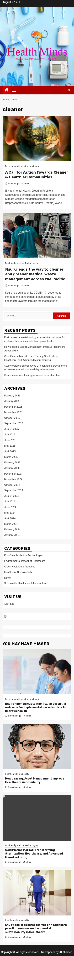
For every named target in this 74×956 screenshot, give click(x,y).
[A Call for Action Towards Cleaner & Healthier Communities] (37, 138)
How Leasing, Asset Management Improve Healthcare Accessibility (34, 780)
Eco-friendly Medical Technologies (21, 263)
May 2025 (9, 445)
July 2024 (9, 501)
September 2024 (13, 490)
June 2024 (10, 507)
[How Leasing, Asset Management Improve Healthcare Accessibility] (37, 746)
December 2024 (13, 473)
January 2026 (11, 401)
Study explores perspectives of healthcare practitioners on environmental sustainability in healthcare (36, 928)
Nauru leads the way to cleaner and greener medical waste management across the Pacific (35, 274)
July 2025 (9, 434)
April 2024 (9, 518)
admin (26, 184)
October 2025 (12, 417)
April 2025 (9, 451)
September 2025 (13, 423)
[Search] (69, 90)
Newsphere (48, 952)
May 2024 (9, 512)
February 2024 (12, 529)
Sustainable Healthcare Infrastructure (25, 583)
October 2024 (12, 484)
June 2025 (10, 440)
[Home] (6, 90)
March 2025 (11, 456)
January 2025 (11, 468)
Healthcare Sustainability (18, 572)
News (7, 577)
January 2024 (11, 535)
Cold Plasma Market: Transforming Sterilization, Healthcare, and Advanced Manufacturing (34, 853)
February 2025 (12, 462)
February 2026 (12, 395)
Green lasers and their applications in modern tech (32, 375)
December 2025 (13, 406)
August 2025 (11, 429)
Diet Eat (9, 603)
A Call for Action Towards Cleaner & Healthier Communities (36, 175)
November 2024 (13, 479)
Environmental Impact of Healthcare (22, 166)
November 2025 (13, 412)
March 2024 (11, 523)
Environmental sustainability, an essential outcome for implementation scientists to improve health (35, 707)
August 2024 (11, 496)
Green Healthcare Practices (19, 566)
